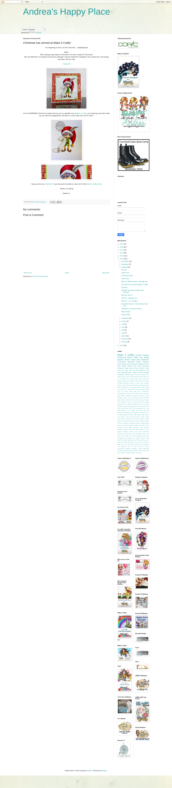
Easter (131, 391)
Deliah (147, 389)
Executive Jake (128, 393)
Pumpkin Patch (144, 425)
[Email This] (51, 202)
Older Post (105, 273)
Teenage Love (132, 442)
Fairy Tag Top (129, 370)
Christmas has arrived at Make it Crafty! (134, 284)
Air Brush (137, 374)
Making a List (126, 410)
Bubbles (132, 383)
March (124, 336)
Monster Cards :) (127, 295)
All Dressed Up (144, 374)
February (125, 339)
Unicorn (127, 374)
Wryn (119, 366)
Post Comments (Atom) (40, 276)
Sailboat (125, 431)
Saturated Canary (134, 362)
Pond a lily (120, 425)
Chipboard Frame (143, 364)
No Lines (123, 421)
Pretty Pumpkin (129, 425)
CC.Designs (121, 362)
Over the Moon (134, 421)
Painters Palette (144, 421)
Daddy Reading (140, 389)
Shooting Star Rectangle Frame (136, 433)
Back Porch (142, 378)
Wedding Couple (137, 448)
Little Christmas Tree (139, 408)
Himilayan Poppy (122, 406)
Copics (147, 387)
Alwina (119, 376)
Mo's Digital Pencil (136, 412)
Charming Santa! (127, 275)
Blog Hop (142, 381)
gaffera (90, 771)
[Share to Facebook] (58, 202)
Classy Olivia (141, 387)
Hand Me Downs (133, 402)
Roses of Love (144, 429)
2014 (122, 259)
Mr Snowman (140, 419)
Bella (137, 381)
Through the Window (133, 444)
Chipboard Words (124, 357)
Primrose (136, 425)
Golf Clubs (129, 400)
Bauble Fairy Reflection (129, 381)
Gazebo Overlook (144, 397)
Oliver (128, 421)
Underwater (120, 448)
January (124, 342)
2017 (122, 250)
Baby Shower (125, 312)
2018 (122, 247)
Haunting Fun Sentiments (125, 404)
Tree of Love (131, 446)
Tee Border (124, 442)
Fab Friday (136, 393)
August (124, 321)
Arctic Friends (130, 376)
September (125, 318)
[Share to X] (56, 202)
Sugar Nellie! (125, 314)
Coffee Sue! (125, 273)
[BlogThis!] (53, 202)
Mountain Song (131, 419)
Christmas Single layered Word (127, 368)
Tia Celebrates (144, 444)
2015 (122, 256)
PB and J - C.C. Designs (129, 301)
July (123, 324)
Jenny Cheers (141, 406)
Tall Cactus (139, 440)
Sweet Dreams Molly (142, 438)
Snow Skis (132, 436)
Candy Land (139, 383)
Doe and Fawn (122, 391)
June (123, 327)
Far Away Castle (144, 395)
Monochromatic (135, 417)
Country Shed (121, 389)
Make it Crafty (82, 113)
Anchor (124, 376)
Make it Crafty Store (94, 184)
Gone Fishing (137, 400)
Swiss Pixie (125, 279)
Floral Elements (140, 370)
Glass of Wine (121, 400)
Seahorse (146, 431)
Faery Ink (120, 370)
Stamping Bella (141, 436)
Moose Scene (121, 419)
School (140, 431)
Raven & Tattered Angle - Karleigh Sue (134, 281)
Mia (145, 410)
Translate (38, 33)
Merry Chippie (132, 372)
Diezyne (124, 270)
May (123, 330)
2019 (122, 244)
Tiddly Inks (138, 357)
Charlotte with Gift (138, 385)
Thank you (140, 442)
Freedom (124, 287)
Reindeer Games (122, 429)
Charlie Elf (66, 64)
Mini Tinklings (127, 412)
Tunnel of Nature (143, 446)
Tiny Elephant (121, 446)
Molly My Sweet (128, 414)
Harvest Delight (144, 402)
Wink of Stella (138, 450)
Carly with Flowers (127, 385)
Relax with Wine (134, 429)
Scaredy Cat (133, 431)
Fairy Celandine (144, 393)
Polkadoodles (145, 423)
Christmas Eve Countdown (129, 387)
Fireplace (120, 397)
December (125, 261)
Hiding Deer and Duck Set (141, 404)
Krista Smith (124, 408)
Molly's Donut (125, 417)
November (125, 264)
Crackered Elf (131, 389)
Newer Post (28, 273)
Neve (119, 421)
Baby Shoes (126, 378)
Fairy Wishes (121, 395)
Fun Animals (134, 397)
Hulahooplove (132, 406)
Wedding (127, 448)
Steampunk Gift (130, 438)
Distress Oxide (144, 368)
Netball (147, 419)
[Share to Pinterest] (60, 202)
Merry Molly (139, 410)
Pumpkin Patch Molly (124, 427)
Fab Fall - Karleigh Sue (129, 298)
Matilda (133, 410)
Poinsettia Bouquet (134, 423)
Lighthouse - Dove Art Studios (131, 309)
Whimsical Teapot (129, 450)
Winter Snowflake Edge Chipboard (132, 452)
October (124, 267)
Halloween (124, 402)
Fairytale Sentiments (132, 395)
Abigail (132, 374)
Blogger (104, 771)
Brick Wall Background (141, 366)
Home (67, 273)
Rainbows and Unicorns (141, 427)
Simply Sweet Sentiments (130, 364)
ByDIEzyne (145, 360)
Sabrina (119, 431)
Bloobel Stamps (127, 366)
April (123, 333)
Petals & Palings (122, 423)
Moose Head (145, 417)
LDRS (130, 408)
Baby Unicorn (134, 378)
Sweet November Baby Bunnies (126, 440)
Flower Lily (126, 397)
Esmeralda (120, 393)
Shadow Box (121, 433)
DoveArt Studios (142, 355)
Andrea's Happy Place (66, 11)
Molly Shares (137, 414)
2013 (122, 345)
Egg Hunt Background (141, 391)
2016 (122, 253)
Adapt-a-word (135, 360)
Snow (126, 436)
